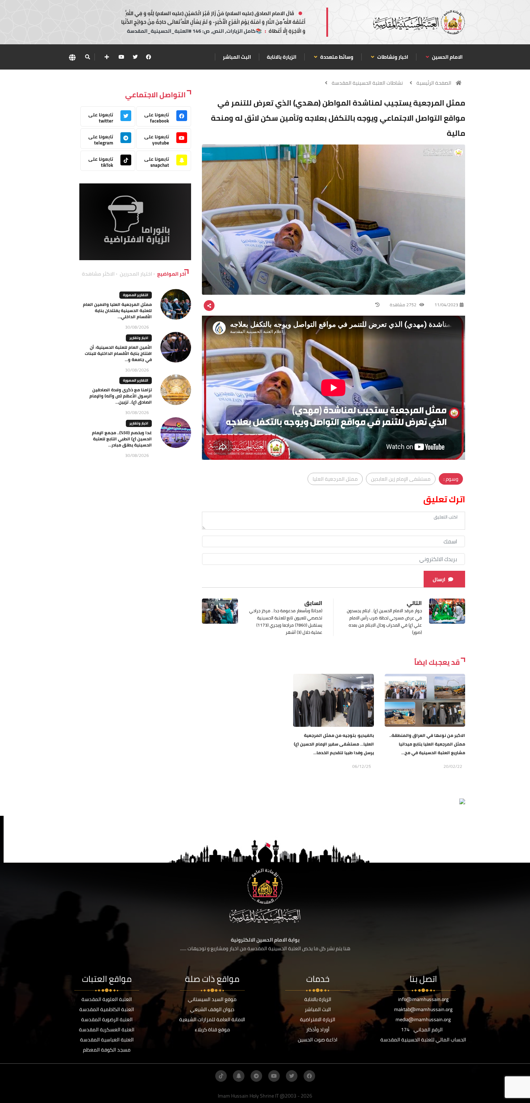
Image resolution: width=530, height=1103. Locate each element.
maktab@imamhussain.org (423, 1009)
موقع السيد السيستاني (212, 999)
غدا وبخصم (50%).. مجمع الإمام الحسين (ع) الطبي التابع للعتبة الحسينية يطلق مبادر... (122, 438)
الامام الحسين (447, 57)
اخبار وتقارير (138, 337)
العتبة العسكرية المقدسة (106, 1029)
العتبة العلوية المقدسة (106, 999)
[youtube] (121, 57)
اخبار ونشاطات (392, 57)
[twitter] (135, 57)
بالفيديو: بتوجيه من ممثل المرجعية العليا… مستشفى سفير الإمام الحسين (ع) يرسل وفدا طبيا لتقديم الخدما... (334, 744)
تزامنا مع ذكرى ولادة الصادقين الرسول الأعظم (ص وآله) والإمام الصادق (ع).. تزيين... (120, 396)
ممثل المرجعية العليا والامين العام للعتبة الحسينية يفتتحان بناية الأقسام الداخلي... (117, 310)
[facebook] (148, 57)
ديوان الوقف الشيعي (212, 1009)
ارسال (439, 579)
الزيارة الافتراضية (317, 1019)
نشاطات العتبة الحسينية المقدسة (367, 83)
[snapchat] (238, 1076)
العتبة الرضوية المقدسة (107, 1019)
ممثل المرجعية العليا (335, 479)
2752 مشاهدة (404, 305)
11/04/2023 (446, 305)
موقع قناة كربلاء (212, 1029)
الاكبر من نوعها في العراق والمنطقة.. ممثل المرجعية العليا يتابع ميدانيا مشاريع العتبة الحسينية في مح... (427, 744)
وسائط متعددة (336, 57)
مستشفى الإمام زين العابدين (400, 479)
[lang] (72, 57)
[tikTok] (221, 1076)
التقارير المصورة (135, 295)
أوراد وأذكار (318, 1029)
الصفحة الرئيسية (433, 83)
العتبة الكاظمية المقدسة (106, 1009)
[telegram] (256, 1076)
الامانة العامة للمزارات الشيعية (212, 1019)
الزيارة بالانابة (281, 57)
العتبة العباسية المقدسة (107, 1039)
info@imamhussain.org (423, 999)
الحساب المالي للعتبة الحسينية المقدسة (423, 1039)
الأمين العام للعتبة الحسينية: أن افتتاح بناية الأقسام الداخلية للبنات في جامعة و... (118, 353)
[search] (87, 57)
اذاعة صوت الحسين (317, 1039)
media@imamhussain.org (423, 1019)
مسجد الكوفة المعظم (107, 1049)
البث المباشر (237, 57)
